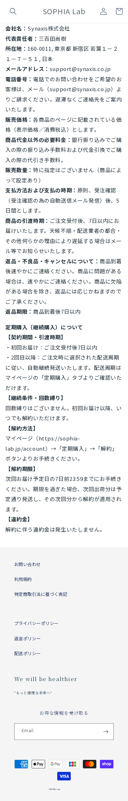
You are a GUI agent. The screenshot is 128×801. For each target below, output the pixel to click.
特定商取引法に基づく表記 (41, 594)
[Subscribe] (105, 731)
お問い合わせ (27, 564)
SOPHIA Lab (54, 789)
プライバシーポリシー (36, 623)
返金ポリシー (27, 638)
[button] (13, 11)
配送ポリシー (27, 653)
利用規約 (23, 579)
